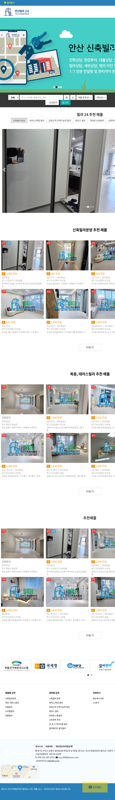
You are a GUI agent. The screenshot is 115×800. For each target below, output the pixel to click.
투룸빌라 (8, 706)
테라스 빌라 (54, 711)
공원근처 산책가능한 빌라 (59, 706)
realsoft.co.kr (53, 760)
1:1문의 (96, 702)
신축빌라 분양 (54, 698)
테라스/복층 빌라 (56, 702)
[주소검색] (67, 97)
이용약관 (49, 746)
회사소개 (39, 746)
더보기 (90, 347)
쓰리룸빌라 (9, 711)
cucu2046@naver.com (68, 757)
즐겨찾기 (10, 2)
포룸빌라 (8, 715)
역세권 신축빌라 (55, 715)
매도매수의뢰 (98, 698)
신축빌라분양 (10, 698)
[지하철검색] (73, 97)
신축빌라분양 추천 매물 (90, 229)
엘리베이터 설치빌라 (57, 728)
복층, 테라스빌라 (12, 702)
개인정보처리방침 (63, 746)
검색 (66, 102)
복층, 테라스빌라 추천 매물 (90, 374)
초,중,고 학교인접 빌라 (58, 724)
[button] (9, 171)
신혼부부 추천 (54, 719)
